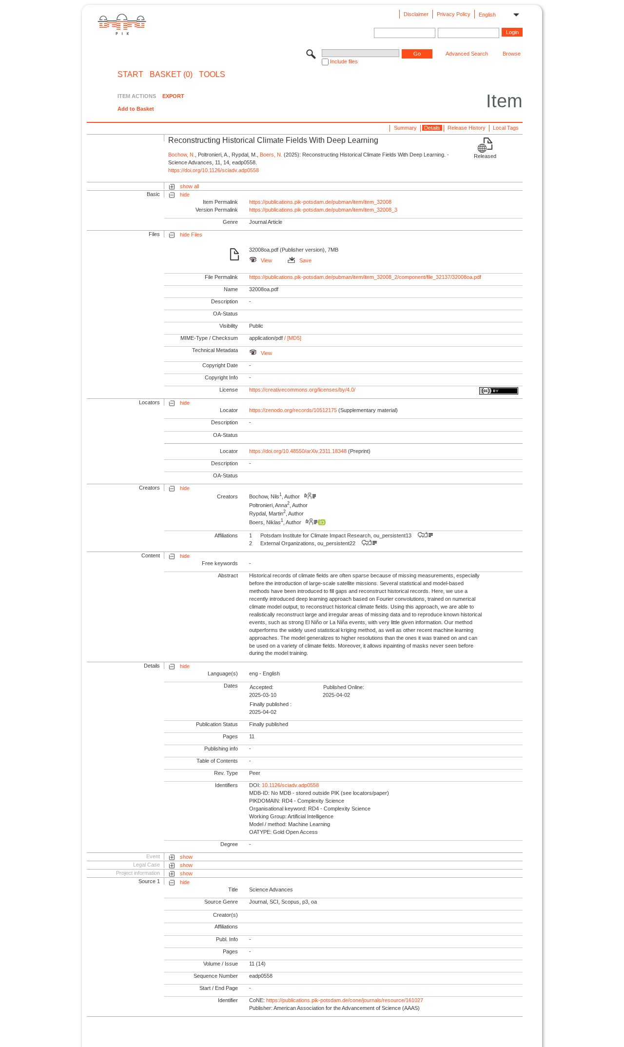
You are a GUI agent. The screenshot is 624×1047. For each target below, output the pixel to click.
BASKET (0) (171, 75)
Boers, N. (271, 155)
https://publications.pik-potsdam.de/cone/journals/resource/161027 (344, 1000)
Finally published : (271, 704)
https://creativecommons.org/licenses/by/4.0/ (302, 390)
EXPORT (173, 96)
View (266, 260)
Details (432, 128)
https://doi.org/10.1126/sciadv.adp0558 (213, 170)
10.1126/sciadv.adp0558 (290, 785)
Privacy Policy (453, 14)
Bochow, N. (181, 155)
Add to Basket (135, 109)
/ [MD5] (292, 338)
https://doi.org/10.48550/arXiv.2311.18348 (298, 451)
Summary (405, 128)
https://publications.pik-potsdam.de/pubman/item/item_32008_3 (323, 210)
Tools (212, 75)
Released (485, 156)
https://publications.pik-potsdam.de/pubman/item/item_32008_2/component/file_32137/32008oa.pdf (365, 277)
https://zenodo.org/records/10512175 (293, 410)
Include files (344, 61)
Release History (467, 128)
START (130, 75)
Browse (512, 54)
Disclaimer (416, 14)
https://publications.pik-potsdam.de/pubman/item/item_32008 (320, 202)
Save (305, 260)
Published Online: (343, 687)
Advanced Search (467, 54)
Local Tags (506, 128)
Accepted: (261, 687)
